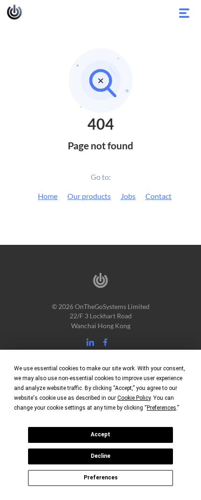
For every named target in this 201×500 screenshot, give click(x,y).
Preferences (101, 477)
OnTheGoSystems (14, 12)
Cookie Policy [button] (134, 398)
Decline (100, 456)
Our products (89, 195)
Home (47, 195)
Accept (100, 434)
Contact (158, 195)
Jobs (128, 195)
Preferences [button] (161, 407)
